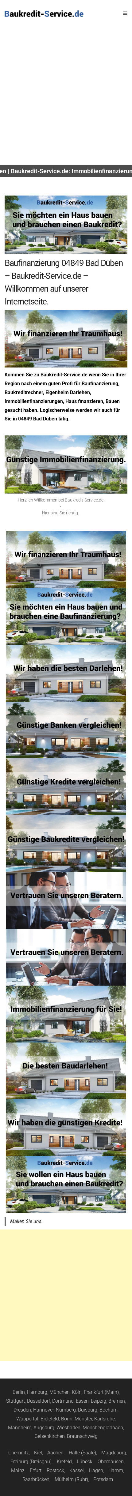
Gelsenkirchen (49, 1436)
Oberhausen (111, 1461)
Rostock (55, 1470)
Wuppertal (27, 1419)
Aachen (55, 1453)
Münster (83, 1419)
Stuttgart (15, 1401)
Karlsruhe (104, 1419)
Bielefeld (50, 1419)
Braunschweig (82, 1436)
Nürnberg (66, 1410)
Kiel (38, 1453)
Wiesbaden (68, 1428)
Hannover (43, 1410)
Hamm (115, 1470)
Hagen (96, 1470)
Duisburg (87, 1410)
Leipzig (98, 1401)
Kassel (76, 1470)
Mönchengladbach (103, 1428)
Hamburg (37, 1392)
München (59, 1392)
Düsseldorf (38, 1401)
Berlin (19, 1392)
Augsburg (43, 1428)
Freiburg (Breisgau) (31, 1461)
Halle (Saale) (82, 1453)
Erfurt (35, 1470)
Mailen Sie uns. (26, 1221)
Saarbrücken (35, 1479)
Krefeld (64, 1461)
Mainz (18, 1470)
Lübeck (84, 1461)
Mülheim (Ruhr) (71, 1479)
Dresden (22, 1410)
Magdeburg (113, 1453)
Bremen (116, 1401)
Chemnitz (18, 1453)
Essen (82, 1401)
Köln (77, 1392)
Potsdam (103, 1479)
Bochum (108, 1410)
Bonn (66, 1419)
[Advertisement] (66, 96)
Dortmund (63, 1401)
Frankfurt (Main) (101, 1392)
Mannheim (19, 1428)
